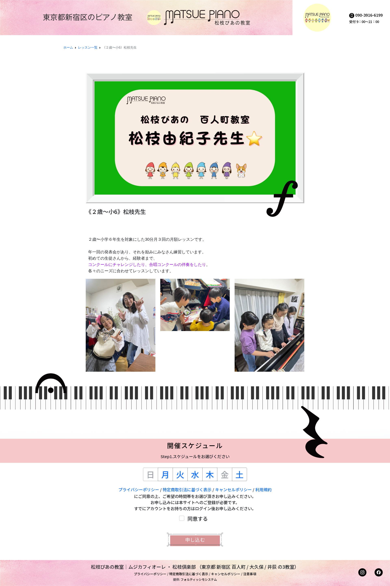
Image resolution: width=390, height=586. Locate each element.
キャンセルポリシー (233, 489)
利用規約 (263, 489)
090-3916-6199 (369, 15)
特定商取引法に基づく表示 (187, 489)
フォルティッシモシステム (199, 579)
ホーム (68, 47)
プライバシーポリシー (138, 489)
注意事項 (249, 573)
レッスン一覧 (88, 47)
